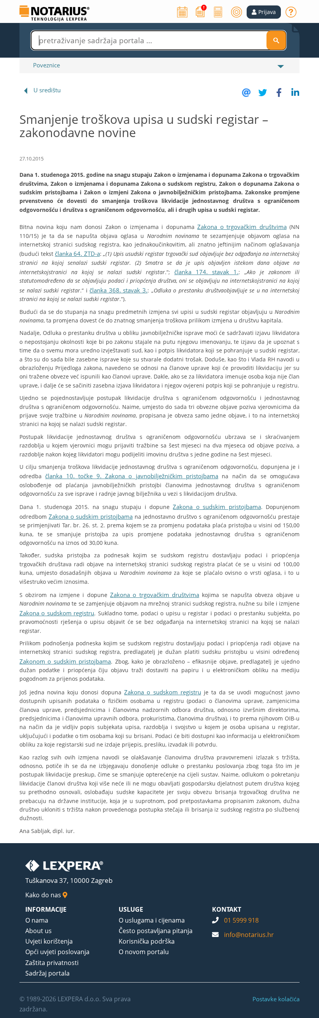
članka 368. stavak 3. (118, 290)
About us (38, 930)
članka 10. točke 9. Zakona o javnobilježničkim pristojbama (131, 476)
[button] (264, 12)
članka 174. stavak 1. (206, 272)
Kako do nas (44, 895)
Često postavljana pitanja (156, 930)
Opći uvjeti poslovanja (57, 952)
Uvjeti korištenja (49, 941)
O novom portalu (144, 952)
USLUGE (131, 909)
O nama (36, 920)
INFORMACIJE (46, 909)
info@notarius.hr (249, 934)
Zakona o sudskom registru (56, 613)
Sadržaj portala (47, 973)
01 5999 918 (241, 920)
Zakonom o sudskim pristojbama (65, 661)
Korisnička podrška (147, 941)
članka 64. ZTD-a (77, 253)
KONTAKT (226, 909)
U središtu (47, 90)
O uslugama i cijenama (152, 920)
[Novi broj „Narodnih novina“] (200, 11)
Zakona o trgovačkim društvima (242, 227)
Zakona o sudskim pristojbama (217, 507)
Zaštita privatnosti (52, 962)
